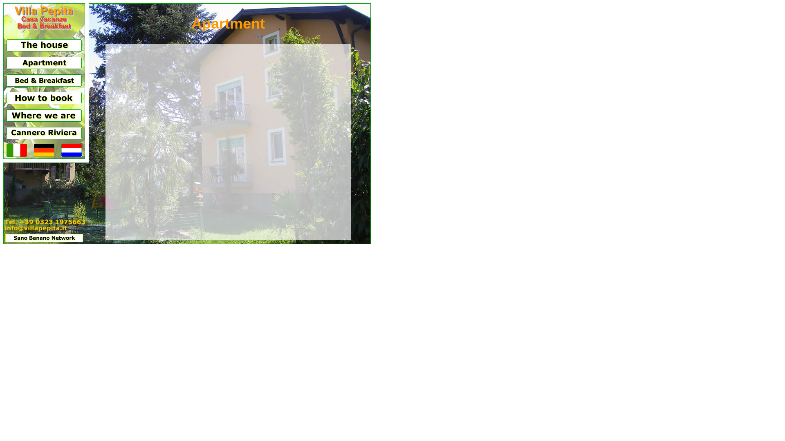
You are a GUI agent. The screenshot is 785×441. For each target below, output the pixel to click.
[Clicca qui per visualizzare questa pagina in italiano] (17, 154)
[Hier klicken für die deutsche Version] (44, 154)
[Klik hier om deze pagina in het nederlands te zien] (71, 154)
